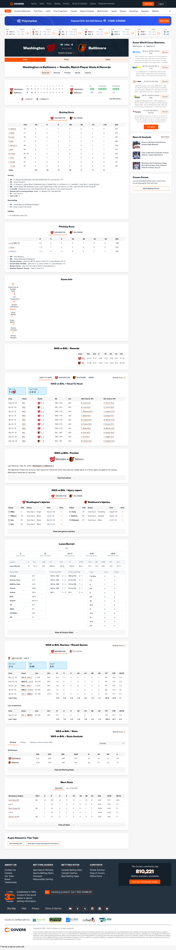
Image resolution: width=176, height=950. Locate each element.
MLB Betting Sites (15, 843)
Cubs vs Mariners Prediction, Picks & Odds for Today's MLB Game (155, 154)
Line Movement (115, 99)
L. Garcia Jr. (13, 145)
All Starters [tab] (72, 788)
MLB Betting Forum (151, 188)
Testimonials (11, 882)
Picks (49, 3)
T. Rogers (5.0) (109, 437)
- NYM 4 (27, 690)
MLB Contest (102, 11)
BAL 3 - (26, 715)
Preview (67, 73)
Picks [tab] (66, 59)
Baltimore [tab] (78, 118)
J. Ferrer (11, 247)
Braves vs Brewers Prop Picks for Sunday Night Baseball (153, 143)
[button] (66, 477)
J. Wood (11, 133)
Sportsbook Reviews (43, 870)
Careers (8, 873)
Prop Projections (60, 11)
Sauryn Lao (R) (14, 817)
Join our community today (145, 881)
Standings (133, 11)
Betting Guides (43, 864)
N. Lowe (11, 137)
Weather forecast (65, 53)
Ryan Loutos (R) (14, 808)
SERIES (91, 377)
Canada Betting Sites (71, 870)
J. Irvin (27, 99)
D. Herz (11, 520)
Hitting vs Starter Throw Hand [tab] (41, 742)
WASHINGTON (61, 496)
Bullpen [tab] (58, 788)
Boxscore (45, 73)
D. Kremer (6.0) (109, 433)
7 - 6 (42, 441)
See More (151, 127)
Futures (74, 11)
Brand (7, 879)
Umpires (88, 73)
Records (57, 73)
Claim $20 (164, 21)
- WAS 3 (26, 677)
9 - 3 (42, 437)
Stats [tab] (25, 59)
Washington (34, 47)
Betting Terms (118, 378)
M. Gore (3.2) (85, 403)
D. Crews (12, 154)
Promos (66, 3)
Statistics (145, 11)
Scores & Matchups (22, 11)
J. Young (12, 162)
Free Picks (38, 11)
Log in (161, 4)
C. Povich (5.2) (109, 403)
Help (24, 908)
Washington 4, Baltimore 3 (43, 466)
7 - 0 (42, 416)
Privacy (35, 908)
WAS (83, 358)
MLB (8, 11)
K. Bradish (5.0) (109, 441)
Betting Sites (70, 864)
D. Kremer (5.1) (109, 416)
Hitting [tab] (23, 742)
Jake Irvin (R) (16, 658)
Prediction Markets (106, 3)
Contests (96, 864)
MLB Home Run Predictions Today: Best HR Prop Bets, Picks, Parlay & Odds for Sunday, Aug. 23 (154, 165)
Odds (41, 3)
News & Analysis (87, 11)
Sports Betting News (43, 873)
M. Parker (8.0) (86, 420)
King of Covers (97, 873)
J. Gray (11, 524)
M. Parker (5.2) (86, 441)
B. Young (72, 512)
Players (123, 11)
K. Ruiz (11, 141)
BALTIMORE (78, 496)
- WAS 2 (26, 686)
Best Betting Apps (70, 876)
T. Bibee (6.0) (86, 416)
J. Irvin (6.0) (85, 437)
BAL (83, 363)
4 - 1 (42, 432)
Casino (93, 3)
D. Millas (12, 512)
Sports (34, 3)
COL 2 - (26, 694)
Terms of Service (53, 908)
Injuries (77, 73)
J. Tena (11, 158)
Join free (148, 4)
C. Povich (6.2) (109, 407)
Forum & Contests (79, 3)
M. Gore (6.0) (85, 407)
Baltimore (97, 47)
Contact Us (10, 870)
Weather (155, 11)
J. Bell (11, 149)
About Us (11, 864)
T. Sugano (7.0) (109, 411)
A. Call (12, 166)
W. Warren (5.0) (109, 420)
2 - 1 (42, 407)
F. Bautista (73, 516)
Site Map (11, 908)
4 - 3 (42, 403)
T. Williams (13, 516)
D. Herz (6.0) (85, 433)
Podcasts (37, 876)
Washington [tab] (59, 118)
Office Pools (96, 876)
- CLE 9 (27, 681)
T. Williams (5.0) (87, 411)
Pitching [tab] (13, 742)
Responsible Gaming (43, 879)
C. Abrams (12, 129)
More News (165, 137)
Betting (57, 3)
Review (165, 52)
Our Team (9, 876)
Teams (114, 11)
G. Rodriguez (74, 520)
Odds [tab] (108, 59)
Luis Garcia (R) (14, 800)
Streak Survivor (97, 870)
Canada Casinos (69, 873)
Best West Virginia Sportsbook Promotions (43, 843)
